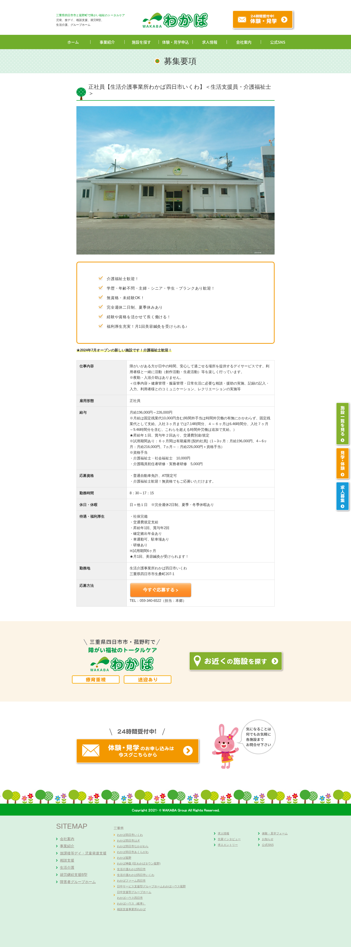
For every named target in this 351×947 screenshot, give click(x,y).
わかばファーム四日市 (131, 880)
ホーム (73, 42)
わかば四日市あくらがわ (133, 852)
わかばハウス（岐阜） (131, 903)
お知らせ (267, 839)
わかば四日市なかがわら (133, 846)
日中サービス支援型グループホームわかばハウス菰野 (151, 886)
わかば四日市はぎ (128, 840)
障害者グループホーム (78, 882)
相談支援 (67, 860)
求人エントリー (228, 845)
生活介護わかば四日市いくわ (135, 875)
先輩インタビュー (229, 839)
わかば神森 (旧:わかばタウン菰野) (138, 863)
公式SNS (277, 42)
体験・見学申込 (175, 42)
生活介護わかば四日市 (131, 869)
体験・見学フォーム (275, 833)
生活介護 (67, 867)
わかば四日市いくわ (130, 835)
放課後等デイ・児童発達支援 (83, 853)
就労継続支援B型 (73, 875)
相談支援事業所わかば (131, 909)
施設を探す (141, 42)
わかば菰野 (124, 857)
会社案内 (243, 42)
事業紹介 (107, 42)
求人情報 (209, 42)
